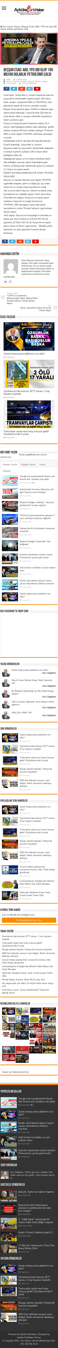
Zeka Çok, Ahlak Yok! (22, 712)
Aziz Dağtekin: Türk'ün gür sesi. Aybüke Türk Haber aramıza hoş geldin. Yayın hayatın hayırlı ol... (32, 1175)
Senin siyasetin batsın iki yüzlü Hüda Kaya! (35, 308)
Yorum (42, 464)
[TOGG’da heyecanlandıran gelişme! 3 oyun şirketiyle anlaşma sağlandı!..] (10, 519)
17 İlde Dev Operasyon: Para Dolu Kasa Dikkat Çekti (36, 1247)
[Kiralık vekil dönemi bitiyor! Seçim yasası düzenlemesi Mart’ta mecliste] (10, 584)
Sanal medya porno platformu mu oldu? (24, 353)
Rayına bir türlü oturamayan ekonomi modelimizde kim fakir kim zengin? (34, 1208)
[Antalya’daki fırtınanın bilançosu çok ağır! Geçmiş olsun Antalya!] (10, 493)
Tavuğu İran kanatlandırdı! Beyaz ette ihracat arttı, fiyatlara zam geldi (36, 1100)
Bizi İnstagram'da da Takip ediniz (29, 920)
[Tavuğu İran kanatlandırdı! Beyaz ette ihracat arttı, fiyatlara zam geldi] (10, 480)
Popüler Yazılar (10, 464)
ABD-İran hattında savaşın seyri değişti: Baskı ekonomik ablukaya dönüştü (35, 783)
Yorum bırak (11, 83)
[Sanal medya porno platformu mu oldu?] (10, 596)
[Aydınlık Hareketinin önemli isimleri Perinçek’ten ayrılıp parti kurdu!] (10, 558)
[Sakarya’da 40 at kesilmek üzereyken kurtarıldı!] (10, 532)
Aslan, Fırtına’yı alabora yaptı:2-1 (35, 1232)
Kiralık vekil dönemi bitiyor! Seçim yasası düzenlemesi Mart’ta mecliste (36, 1126)
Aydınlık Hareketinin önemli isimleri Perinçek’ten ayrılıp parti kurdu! (36, 1152)
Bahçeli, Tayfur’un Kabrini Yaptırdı (36, 1191)
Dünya (17, 26)
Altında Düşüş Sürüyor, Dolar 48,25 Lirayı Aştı (23, 979)
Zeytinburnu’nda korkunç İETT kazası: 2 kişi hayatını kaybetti (34, 1278)
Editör (8, 79)
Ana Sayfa (7, 26)
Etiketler (7, 471)
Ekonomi (16, 81)
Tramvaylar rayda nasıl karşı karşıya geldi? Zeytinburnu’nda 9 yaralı (26, 432)
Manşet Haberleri (34, 81)
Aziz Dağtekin (49, 673)
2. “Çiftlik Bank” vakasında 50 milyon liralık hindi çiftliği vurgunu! (35, 1221)
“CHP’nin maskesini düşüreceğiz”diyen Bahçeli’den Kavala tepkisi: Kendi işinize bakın (22, 298)
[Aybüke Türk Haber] (29, 10)
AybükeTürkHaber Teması (29, 1337)
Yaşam (45, 81)
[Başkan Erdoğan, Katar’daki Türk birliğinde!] (10, 545)
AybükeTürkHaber (28, 1334)
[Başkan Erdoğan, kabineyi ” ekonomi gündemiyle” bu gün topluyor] (10, 506)
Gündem (23, 81)
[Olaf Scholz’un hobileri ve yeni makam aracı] (10, 571)
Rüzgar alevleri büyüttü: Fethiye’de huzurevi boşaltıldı (27, 949)
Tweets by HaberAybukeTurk (15, 1072)
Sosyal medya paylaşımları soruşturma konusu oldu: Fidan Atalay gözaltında (37, 869)
